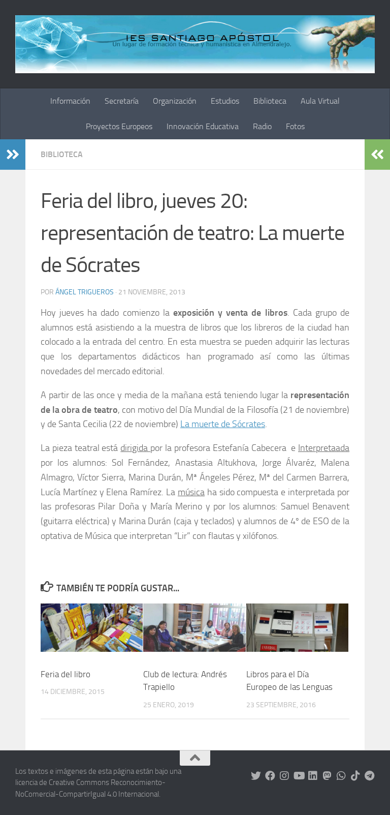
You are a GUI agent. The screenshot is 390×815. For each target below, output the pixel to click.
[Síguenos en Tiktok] (355, 776)
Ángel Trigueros (84, 292)
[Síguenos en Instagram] (284, 776)
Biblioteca (269, 101)
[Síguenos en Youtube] (299, 776)
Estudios (225, 101)
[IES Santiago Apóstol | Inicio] (195, 44)
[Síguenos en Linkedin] (313, 776)
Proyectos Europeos (119, 126)
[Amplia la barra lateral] (12, 154)
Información (70, 101)
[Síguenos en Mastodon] (327, 776)
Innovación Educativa (203, 126)
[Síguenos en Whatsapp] (341, 776)
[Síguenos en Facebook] (270, 776)
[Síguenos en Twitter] (256, 776)
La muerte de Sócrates (222, 424)
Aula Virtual (320, 101)
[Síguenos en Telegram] (370, 776)
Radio (262, 126)
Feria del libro (65, 674)
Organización (175, 101)
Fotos (295, 126)
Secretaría (122, 101)
